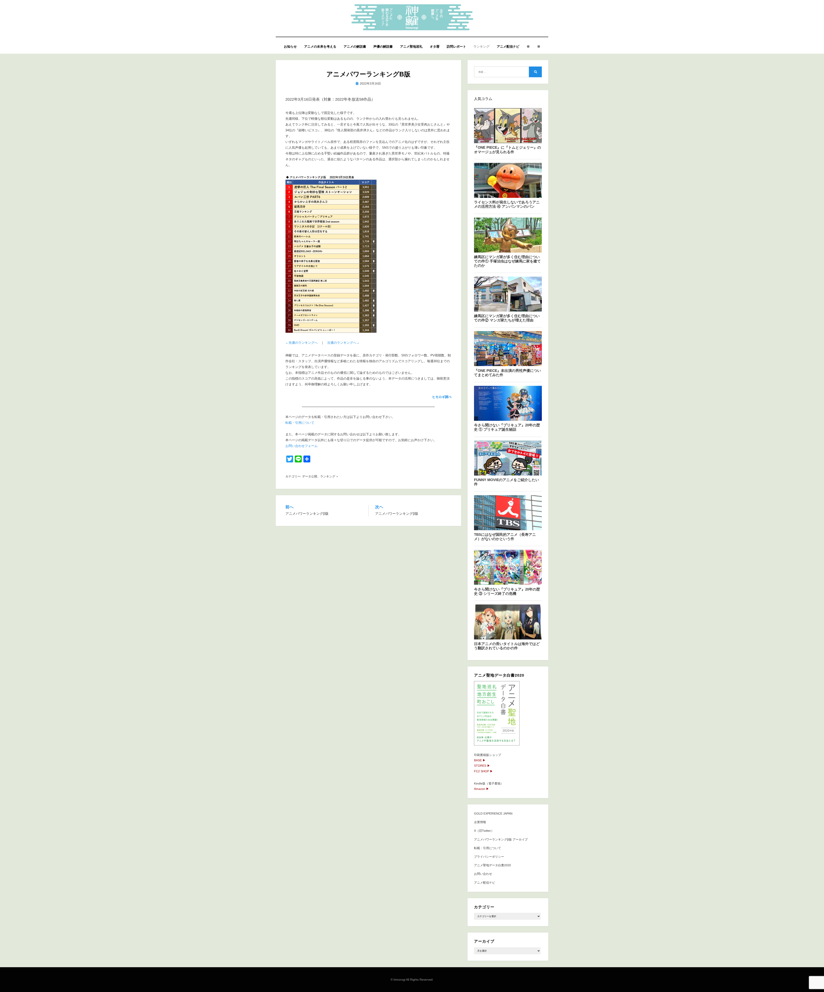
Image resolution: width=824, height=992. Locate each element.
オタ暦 (434, 46)
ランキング (481, 46)
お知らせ (290, 46)
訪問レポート (456, 46)
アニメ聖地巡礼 (411, 46)
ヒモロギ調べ (441, 397)
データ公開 (309, 476)
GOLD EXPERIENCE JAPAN (493, 813)
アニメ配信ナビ (508, 46)
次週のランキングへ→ (343, 342)
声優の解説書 (383, 46)
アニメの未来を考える (320, 46)
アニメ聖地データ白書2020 (492, 865)
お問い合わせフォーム (301, 446)
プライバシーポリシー (489, 856)
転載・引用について (299, 422)
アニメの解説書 (355, 46)
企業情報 (480, 822)
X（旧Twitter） (484, 830)
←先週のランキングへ (301, 342)
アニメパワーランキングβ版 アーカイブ (501, 839)
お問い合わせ (483, 873)
